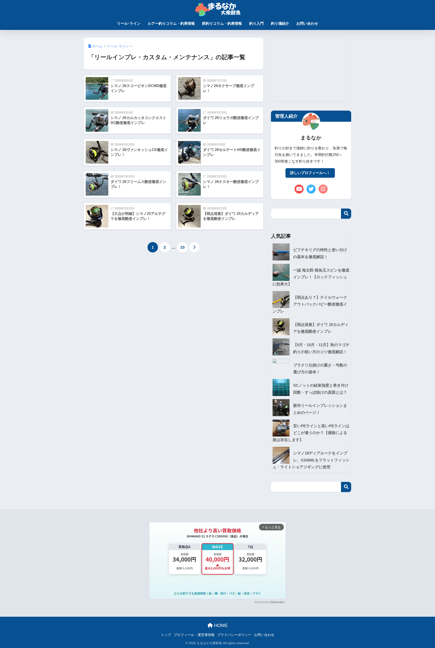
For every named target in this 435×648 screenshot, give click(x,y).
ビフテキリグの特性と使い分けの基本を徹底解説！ (320, 253)
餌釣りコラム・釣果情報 (222, 23)
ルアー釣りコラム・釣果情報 (171, 23)
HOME (220, 625)
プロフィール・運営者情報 (194, 635)
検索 (346, 214)
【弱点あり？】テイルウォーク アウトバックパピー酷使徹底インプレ (310, 304)
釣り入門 (256, 23)
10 (182, 247)
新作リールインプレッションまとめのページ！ (320, 409)
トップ (166, 635)
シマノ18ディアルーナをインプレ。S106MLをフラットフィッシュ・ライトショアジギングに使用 (311, 460)
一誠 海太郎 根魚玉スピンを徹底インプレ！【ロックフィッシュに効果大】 (311, 277)
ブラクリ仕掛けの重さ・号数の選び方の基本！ (320, 368)
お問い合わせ (307, 23)
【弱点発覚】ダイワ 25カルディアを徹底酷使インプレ (320, 328)
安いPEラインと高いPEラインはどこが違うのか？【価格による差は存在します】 (311, 433)
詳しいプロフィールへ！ (310, 173)
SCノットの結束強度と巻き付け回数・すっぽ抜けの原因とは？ (320, 389)
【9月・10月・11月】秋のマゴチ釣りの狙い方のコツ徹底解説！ (321, 348)
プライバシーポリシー (234, 635)
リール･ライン (128, 23)
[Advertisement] (311, 69)
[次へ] (194, 247)
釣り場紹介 (280, 23)
